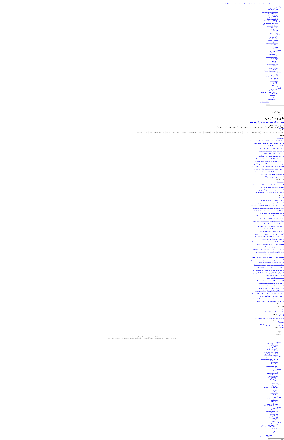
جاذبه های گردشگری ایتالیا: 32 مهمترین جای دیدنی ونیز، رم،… (269, 148)
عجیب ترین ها (274, 75)
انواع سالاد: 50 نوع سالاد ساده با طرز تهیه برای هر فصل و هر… (269, 143)
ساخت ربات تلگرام (220, 132)
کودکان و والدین (274, 33)
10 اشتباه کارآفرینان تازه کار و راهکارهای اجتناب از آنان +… (269, 291)
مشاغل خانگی (274, 10)
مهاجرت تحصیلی (274, 66)
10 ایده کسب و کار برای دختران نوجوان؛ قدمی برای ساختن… (269, 215)
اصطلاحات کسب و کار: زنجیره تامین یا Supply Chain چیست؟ (269, 265)
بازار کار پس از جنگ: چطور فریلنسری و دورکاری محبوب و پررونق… (267, 241)
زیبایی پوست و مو (273, 54)
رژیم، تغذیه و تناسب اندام (272, 57)
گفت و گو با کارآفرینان (272, 9)
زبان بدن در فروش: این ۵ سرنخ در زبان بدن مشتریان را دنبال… (268, 208)
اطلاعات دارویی (274, 58)
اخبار (283, 309)
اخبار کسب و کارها (264, 102)
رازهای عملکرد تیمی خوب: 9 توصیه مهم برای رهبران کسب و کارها (268, 298)
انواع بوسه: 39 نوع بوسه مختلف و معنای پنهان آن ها (271, 156)
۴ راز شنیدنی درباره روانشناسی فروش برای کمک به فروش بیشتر (268, 234)
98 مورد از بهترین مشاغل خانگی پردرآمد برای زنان (272, 174)
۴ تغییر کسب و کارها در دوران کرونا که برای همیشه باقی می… (268, 280)
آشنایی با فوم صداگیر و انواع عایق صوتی (274, 311)
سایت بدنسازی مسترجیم (266, 132)
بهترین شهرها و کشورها (272, 64)
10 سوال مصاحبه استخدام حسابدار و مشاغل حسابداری (270, 283)
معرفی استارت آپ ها (273, 13)
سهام (274, 97)
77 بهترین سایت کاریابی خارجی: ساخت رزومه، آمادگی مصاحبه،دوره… (267, 259)
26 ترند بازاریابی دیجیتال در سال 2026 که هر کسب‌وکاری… (269, 318)
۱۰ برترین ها (275, 85)
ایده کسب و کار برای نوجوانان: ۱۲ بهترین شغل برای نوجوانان (269, 301)
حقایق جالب (275, 83)
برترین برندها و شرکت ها (272, 76)
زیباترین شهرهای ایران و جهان (271, 71)
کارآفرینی (275, 16)
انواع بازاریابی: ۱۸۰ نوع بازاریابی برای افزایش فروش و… (270, 288)
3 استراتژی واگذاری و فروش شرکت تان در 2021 (272, 218)
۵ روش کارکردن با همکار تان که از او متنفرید (273, 239)
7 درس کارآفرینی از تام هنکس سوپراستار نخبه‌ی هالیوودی (270, 252)
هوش (276, 47)
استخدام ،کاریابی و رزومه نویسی (270, 12)
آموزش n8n (246, 132)
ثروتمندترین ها (274, 74)
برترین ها (279, 72)
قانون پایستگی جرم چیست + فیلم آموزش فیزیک (266, 122)
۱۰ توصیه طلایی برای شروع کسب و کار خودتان (272, 254)
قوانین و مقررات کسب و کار (271, 20)
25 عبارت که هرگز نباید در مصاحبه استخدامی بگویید (271, 231)
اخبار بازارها (275, 93)
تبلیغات (279, 331)
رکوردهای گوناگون (273, 82)
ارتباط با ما (278, 334)
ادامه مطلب (281, 128)
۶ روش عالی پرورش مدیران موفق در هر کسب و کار (271, 285)
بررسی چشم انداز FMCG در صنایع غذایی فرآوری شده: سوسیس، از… (267, 205)
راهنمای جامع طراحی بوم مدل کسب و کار (273, 223)
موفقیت (279, 34)
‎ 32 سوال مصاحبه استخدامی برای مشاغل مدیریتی (272, 213)
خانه (280, 6)
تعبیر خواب (275, 30)
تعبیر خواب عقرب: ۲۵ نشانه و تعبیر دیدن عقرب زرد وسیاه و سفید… (267, 158)
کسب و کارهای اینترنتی (272, 14)
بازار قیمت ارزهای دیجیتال (268, 90)
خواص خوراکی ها (274, 51)
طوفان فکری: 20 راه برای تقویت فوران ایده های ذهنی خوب (269, 228)
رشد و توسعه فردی (273, 37)
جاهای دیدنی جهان (273, 68)
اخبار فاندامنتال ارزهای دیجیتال (267, 92)
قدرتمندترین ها (274, 78)
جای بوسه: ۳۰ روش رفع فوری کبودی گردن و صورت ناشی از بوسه (267, 166)
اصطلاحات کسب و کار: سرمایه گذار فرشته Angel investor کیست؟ (267, 257)
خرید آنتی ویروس (176, 132)
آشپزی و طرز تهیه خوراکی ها (271, 23)
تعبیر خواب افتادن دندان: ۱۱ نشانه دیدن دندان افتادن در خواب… (268, 171)
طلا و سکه (272, 95)
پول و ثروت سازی (273, 41)
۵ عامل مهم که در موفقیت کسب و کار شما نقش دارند (270, 202)
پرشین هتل (240, 132)
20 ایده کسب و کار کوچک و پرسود (275, 278)
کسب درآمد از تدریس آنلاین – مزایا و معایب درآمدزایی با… (270, 189)
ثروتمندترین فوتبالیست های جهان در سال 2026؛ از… (271, 324)
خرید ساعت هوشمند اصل (231, 132)
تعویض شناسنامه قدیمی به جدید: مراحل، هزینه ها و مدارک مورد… (268, 164)
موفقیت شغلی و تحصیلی (272, 38)
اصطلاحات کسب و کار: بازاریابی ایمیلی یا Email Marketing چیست (268, 267)
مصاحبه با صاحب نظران (272, 43)
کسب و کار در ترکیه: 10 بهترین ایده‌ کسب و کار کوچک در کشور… (268, 272)
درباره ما (279, 332)
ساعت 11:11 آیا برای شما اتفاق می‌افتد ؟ (274, 153)
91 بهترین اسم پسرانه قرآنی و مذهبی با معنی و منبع (271, 151)
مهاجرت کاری (274, 65)
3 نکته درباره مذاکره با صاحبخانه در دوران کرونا (272, 187)
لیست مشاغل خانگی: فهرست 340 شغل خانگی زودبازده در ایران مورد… (266, 140)
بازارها (279, 88)
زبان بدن (276, 45)
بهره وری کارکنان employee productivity (274, 275)
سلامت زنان (275, 59)
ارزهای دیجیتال (274, 89)
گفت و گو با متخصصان (272, 26)
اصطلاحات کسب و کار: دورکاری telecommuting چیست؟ (270, 244)
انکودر (150, 132)
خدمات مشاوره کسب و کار (278, 132)
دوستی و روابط (274, 27)
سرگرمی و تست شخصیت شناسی (269, 24)
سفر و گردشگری (277, 62)
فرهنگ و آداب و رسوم (272, 69)
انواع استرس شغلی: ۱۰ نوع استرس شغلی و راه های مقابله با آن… (268, 249)
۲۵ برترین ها (275, 86)
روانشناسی (275, 55)
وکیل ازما (213, 132)
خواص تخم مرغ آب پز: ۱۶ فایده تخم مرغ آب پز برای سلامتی (269, 145)
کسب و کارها (269, 100)
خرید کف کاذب (207, 132)
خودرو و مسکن (271, 99)
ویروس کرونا (275, 61)
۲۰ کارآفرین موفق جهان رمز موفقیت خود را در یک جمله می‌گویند (268, 293)
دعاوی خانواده (183, 132)
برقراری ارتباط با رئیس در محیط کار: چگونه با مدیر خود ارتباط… (268, 210)
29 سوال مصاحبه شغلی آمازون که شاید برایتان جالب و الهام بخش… (267, 270)
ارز (274, 96)
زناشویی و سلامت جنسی (272, 31)
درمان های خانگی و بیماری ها (271, 52)
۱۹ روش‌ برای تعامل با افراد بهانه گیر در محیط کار (272, 296)
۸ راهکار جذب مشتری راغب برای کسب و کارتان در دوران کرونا (268, 221)
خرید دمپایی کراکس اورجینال (159, 132)
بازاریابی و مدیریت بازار (272, 19)
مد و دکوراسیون (274, 28)
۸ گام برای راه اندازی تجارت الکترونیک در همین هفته (271, 262)
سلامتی (279, 50)
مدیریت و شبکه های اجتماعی (271, 17)
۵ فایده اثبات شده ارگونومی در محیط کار (274, 246)
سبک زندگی (278, 21)
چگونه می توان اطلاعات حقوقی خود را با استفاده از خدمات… (269, 192)
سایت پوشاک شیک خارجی (255, 132)
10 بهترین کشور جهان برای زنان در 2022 (274, 176)
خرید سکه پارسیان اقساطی (142, 132)
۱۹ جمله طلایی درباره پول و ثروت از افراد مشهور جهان (270, 226)
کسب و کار (278, 7)
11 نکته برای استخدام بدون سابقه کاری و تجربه (272, 200)
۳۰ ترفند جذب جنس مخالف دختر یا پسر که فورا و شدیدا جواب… (268, 161)
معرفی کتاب (275, 36)
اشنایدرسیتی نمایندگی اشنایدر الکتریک (195, 132)
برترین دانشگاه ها (274, 81)
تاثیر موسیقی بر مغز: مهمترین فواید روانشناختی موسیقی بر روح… (268, 184)
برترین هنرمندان (274, 79)
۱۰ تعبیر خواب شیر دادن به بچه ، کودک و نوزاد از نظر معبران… (268, 169)
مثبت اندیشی (275, 48)
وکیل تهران (168, 132)
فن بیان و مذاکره (274, 44)
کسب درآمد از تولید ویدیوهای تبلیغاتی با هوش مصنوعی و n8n (269, 236)
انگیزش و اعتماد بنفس (272, 40)
